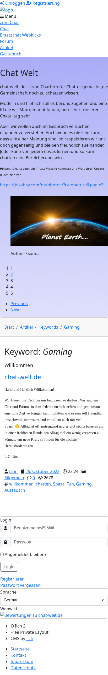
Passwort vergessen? (21, 585)
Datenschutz (23, 668)
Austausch (14, 490)
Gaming (72, 327)
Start (9, 327)
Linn (13, 471)
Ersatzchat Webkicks (20, 35)
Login (9, 567)
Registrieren (12, 579)
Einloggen (15, 3)
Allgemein (14, 478)
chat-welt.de (22, 376)
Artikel (6, 47)
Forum (6, 41)
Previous (19, 303)
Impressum (21, 661)
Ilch (29, 638)
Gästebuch (10, 54)
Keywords (48, 327)
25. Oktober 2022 (42, 471)
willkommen (21, 484)
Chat (4, 29)
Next (15, 310)
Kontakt (18, 655)
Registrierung (45, 3)
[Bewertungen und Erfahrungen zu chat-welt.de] (31, 615)
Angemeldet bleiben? (25, 554)
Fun (70, 484)
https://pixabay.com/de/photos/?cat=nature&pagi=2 (51, 185)
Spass (58, 484)
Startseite (20, 649)
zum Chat (9, 22)
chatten (43, 484)
